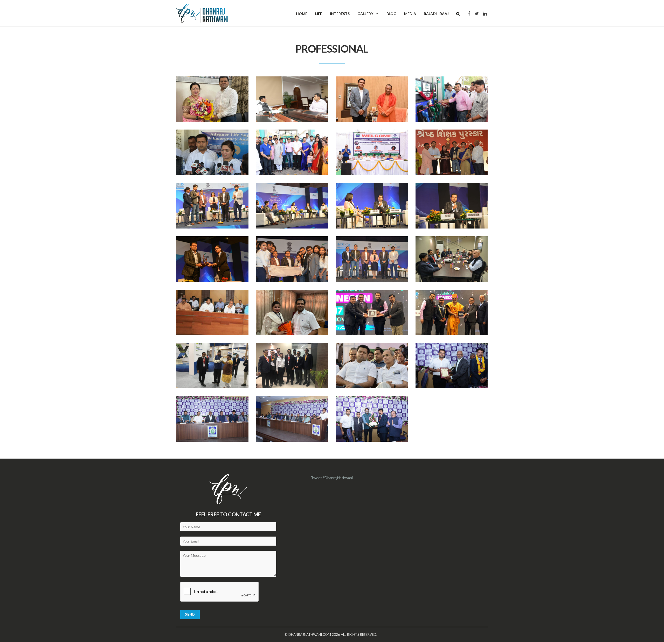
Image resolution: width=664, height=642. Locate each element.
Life (318, 13)
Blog (391, 13)
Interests (340, 13)
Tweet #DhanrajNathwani (332, 477)
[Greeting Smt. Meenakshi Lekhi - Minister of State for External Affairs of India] (212, 99)
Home (301, 13)
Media (410, 13)
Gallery (365, 13)
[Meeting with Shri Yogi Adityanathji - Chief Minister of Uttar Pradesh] (372, 99)
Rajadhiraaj (436, 13)
